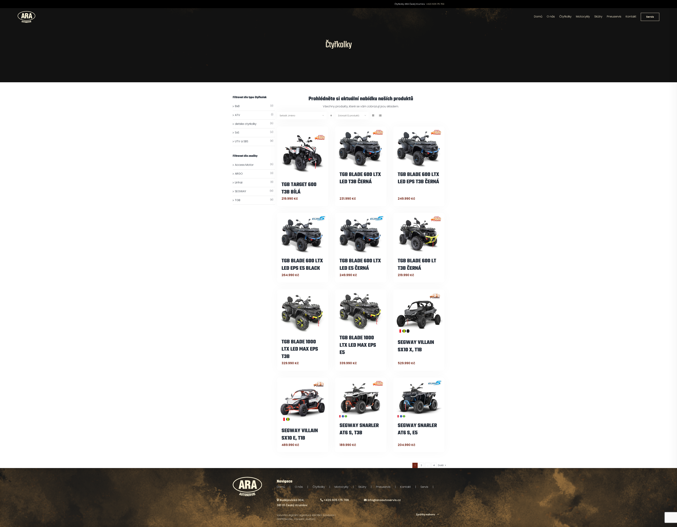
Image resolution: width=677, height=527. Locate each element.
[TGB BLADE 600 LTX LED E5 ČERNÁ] (360, 234)
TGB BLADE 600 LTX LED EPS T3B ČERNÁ (418, 178)
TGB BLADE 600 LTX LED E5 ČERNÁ (360, 264)
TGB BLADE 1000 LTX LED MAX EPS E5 (358, 345)
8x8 (237, 106)
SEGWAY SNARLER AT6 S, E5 (417, 429)
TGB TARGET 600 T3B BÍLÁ (299, 188)
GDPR (280, 519)
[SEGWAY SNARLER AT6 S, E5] (419, 399)
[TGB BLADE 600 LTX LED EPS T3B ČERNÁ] (419, 148)
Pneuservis (383, 487)
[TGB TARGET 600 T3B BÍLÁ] (302, 153)
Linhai (238, 182)
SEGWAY (240, 191)
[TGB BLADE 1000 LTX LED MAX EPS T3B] (302, 313)
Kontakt (405, 487)
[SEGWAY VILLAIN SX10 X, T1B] (419, 313)
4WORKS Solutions (323, 515)
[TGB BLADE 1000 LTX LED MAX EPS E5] (360, 311)
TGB (237, 200)
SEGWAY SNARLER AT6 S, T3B (359, 429)
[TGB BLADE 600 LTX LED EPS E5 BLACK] (302, 234)
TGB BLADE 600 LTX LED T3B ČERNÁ (360, 178)
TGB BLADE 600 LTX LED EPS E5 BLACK (302, 264)
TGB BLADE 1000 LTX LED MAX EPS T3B (300, 349)
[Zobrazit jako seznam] (380, 115)
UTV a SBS (241, 141)
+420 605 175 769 (435, 3)
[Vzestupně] (331, 115)
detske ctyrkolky (246, 124)
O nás (299, 487)
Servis (424, 487)
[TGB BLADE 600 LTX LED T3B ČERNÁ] (360, 148)
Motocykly (342, 487)
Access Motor (244, 165)
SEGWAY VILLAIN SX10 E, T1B (300, 434)
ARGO (239, 174)
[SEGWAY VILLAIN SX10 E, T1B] (302, 401)
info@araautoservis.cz (384, 500)
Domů (281, 487)
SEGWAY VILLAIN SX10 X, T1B (416, 346)
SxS (237, 132)
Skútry (362, 487)
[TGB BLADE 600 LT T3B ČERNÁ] (419, 234)
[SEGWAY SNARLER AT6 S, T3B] (360, 399)
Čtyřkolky (319, 487)
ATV (237, 115)
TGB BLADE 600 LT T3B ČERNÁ (417, 264)
